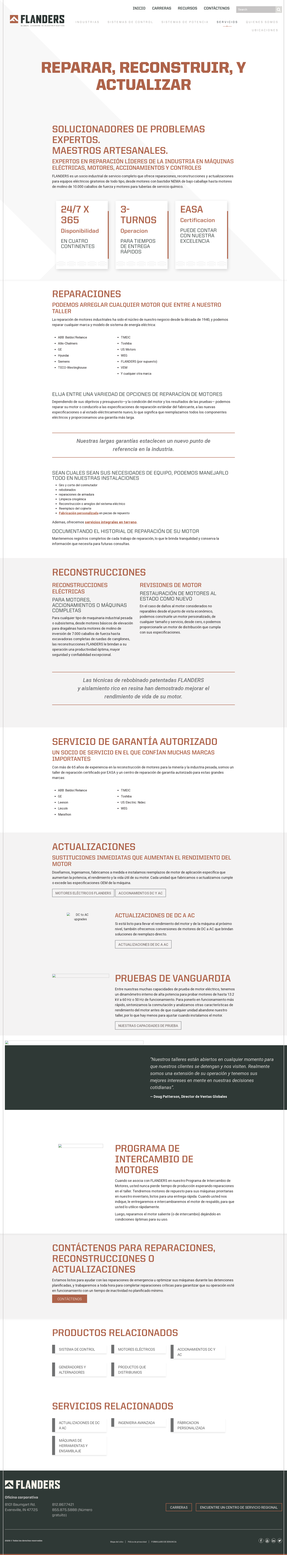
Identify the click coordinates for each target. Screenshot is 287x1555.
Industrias (88, 22)
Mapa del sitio (116, 1542)
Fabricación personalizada (78, 513)
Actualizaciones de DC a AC (143, 944)
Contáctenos (217, 9)
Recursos (187, 9)
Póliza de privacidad (137, 1542)
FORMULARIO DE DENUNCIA (163, 1542)
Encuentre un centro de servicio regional (239, 1507)
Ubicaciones (265, 30)
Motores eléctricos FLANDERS (83, 893)
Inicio (139, 9)
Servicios (227, 22)
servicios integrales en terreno (111, 522)
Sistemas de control (130, 22)
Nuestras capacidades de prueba (148, 1026)
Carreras (161, 9)
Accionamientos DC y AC (141, 893)
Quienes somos (262, 22)
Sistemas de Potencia (185, 22)
